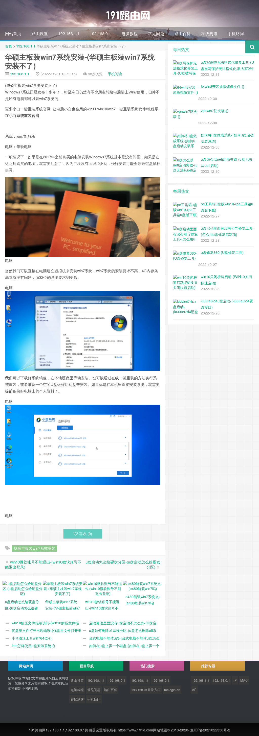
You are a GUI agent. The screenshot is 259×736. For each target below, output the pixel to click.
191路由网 (37, 729)
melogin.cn (172, 689)
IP (235, 680)
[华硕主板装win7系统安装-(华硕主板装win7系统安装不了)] (63, 587)
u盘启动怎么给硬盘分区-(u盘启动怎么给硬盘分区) (122, 564)
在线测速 (209, 33)
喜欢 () (85, 533)
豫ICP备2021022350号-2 (210, 729)
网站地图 (160, 729)
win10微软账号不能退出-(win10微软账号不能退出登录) (43, 564)
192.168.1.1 (68, 33)
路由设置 (40, 33)
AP (194, 689)
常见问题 (156, 33)
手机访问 (236, 33)
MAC (244, 680)
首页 (8, 45)
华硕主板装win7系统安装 (34, 548)
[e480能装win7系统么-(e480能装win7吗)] (143, 585)
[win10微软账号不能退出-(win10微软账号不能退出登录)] (103, 587)
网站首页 (13, 33)
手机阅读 (115, 73)
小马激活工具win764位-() (32, 638)
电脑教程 (129, 33)
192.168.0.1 (100, 33)
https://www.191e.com (135, 729)
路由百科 (183, 33)
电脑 (9, 260)
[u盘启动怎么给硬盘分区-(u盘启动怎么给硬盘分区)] (23, 587)
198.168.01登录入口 (146, 689)
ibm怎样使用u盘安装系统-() (33, 645)
